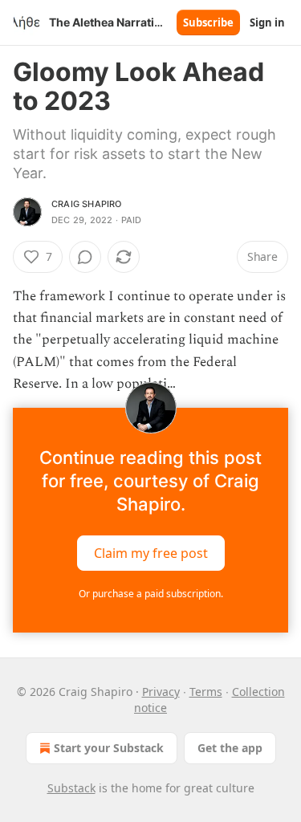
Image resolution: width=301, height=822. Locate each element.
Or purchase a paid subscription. (151, 593)
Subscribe (208, 22)
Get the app (229, 747)
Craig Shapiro (86, 204)
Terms (205, 691)
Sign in (267, 22)
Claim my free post (151, 553)
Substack (71, 788)
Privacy (161, 691)
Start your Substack (109, 747)
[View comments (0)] (85, 257)
